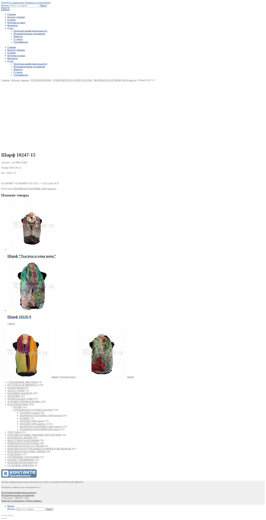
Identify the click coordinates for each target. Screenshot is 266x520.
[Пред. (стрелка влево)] (2, 518)
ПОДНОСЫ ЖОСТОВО (20, 399)
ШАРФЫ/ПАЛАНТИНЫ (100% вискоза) (41, 415)
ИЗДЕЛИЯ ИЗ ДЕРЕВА (20, 437)
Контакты (12, 25)
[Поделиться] (5, 515)
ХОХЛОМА (13, 396)
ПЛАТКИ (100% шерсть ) (33, 423)
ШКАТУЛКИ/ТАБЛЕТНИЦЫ (23, 440)
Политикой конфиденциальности (18, 492)
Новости (18, 36)
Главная (11, 14)
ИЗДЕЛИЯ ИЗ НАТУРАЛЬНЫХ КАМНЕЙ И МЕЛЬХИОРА (39, 448)
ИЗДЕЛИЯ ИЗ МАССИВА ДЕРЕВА (26, 451)
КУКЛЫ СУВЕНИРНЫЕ (20, 460)
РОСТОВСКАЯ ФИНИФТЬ (22, 385)
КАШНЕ (24, 418)
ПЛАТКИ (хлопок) (30, 412)
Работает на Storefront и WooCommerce (21, 501)
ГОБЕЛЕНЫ (14, 454)
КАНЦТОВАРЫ (16, 387)
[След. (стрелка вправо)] (5, 518)
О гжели (18, 39)
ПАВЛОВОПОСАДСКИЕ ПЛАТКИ (72, 80)
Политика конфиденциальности (30, 31)
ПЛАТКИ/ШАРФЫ (41, 80)
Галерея (11, 19)
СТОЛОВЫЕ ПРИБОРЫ (20, 465)
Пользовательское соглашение (29, 33)
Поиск (43, 5)
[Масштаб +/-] (11, 515)
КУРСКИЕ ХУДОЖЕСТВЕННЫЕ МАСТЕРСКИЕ (34, 435)
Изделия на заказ (16, 22)
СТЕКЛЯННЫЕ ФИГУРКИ (22, 382)
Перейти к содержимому (38, 2)
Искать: (5, 5)
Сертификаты (21, 42)
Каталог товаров (16, 17)
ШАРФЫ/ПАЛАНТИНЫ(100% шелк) (40, 429)
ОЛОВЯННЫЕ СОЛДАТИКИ (23, 457)
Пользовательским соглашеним (17, 495)
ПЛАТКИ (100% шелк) (32, 421)
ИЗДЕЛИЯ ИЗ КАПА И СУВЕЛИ (25, 446)
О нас (10, 28)
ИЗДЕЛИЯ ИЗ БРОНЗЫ (20, 462)
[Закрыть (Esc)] (2, 515)
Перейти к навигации (12, 2)
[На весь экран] (8, 515)
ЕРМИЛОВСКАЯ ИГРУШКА (23, 443)
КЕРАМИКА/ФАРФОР (19, 393)
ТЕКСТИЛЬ (13, 432)
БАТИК (18, 407)
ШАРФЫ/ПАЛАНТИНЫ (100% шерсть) (115, 80)
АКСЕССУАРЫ (15, 390)
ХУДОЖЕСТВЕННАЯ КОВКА (24, 401)
